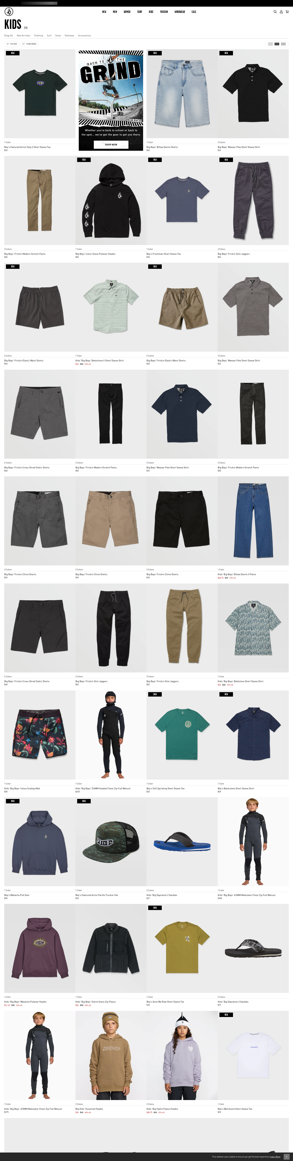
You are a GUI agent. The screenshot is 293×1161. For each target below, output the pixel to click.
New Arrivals (23, 35)
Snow (58, 35)
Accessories (84, 35)
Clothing (38, 35)
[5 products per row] (283, 44)
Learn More (275, 1156)
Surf (49, 35)
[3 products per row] (270, 44)
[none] (39, 138)
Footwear (69, 35)
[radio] (8, 139)
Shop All (8, 35)
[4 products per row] (277, 44)
